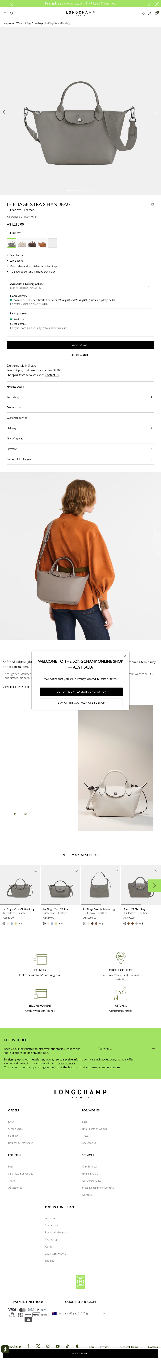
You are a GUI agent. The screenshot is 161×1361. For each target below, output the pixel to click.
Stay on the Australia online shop (81, 702)
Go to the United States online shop (81, 691)
